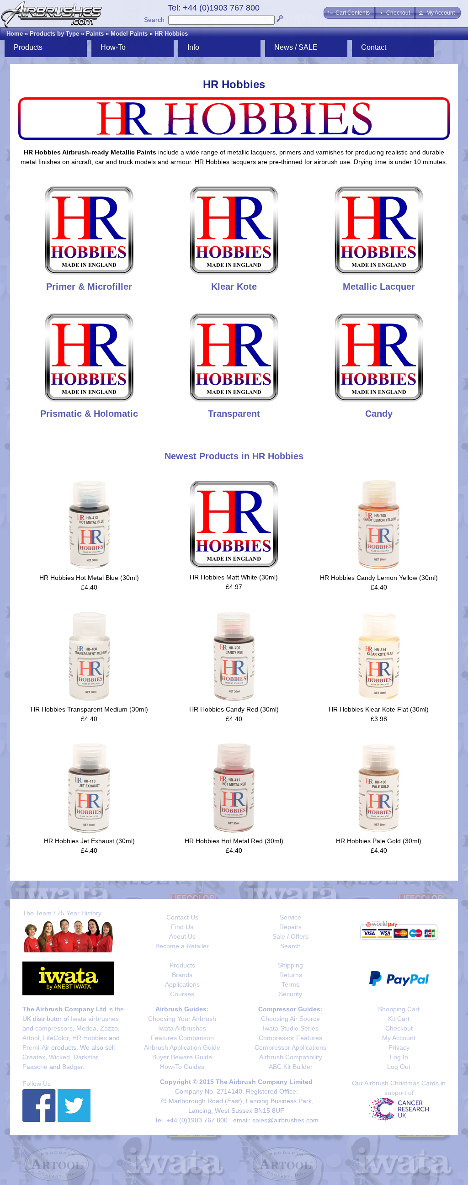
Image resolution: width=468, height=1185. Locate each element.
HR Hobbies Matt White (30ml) (234, 577)
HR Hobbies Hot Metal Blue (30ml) (89, 577)
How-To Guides (182, 1066)
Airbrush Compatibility (290, 1057)
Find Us (182, 926)
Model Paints (129, 33)
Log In (399, 1057)
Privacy (399, 1047)
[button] (350, 13)
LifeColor (56, 1038)
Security (290, 994)
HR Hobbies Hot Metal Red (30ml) (234, 841)
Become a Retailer (182, 946)
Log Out (398, 1066)
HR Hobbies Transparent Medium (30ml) (89, 709)
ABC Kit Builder (291, 1066)
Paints (95, 33)
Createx (33, 1057)
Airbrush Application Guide (182, 1047)
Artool (30, 1038)
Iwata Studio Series (291, 1028)
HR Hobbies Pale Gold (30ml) (378, 841)
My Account (398, 1038)
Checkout (399, 1028)
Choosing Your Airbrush (182, 1018)
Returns (290, 974)
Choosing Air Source (290, 1018)
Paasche (35, 1066)
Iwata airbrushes (95, 1018)
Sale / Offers (290, 936)
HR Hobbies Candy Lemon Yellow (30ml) (379, 577)
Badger (72, 1066)
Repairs (290, 926)
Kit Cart (399, 1018)
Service (290, 917)
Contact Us (182, 917)
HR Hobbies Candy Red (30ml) (234, 709)
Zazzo (109, 1028)
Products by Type (54, 33)
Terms (290, 984)
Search (154, 19)
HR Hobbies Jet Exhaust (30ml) (89, 841)
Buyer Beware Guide (182, 1057)
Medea (86, 1028)
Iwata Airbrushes (182, 1028)
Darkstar (86, 1057)
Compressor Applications (290, 1047)
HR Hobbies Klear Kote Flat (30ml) (379, 709)
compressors (54, 1028)
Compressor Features (290, 1038)
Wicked (59, 1057)
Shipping (290, 965)
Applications (182, 984)
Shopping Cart (399, 1009)
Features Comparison (182, 1038)
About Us (182, 936)
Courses (182, 994)
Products (182, 965)
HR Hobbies (171, 33)
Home (14, 33)
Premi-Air (35, 1047)
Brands (182, 974)
